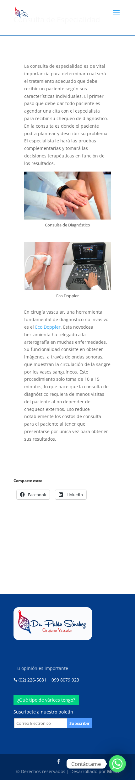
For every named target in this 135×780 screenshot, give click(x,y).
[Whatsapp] (117, 763)
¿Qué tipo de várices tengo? (46, 700)
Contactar (88, 560)
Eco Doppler (48, 327)
